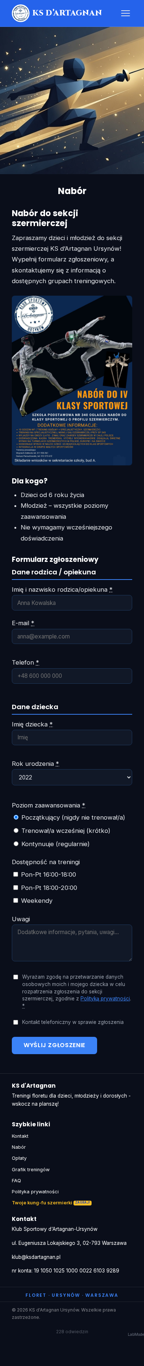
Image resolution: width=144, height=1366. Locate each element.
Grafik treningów (30, 1169)
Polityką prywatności (105, 998)
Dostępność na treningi (46, 862)
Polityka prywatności (35, 1191)
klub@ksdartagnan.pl (36, 1257)
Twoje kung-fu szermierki (42, 1202)
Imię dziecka (32, 724)
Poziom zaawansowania (48, 805)
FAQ (16, 1180)
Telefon (25, 662)
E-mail (23, 623)
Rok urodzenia (35, 763)
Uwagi (21, 919)
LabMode (136, 1334)
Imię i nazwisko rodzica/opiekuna (62, 589)
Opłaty (19, 1158)
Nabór (19, 1147)
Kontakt (20, 1136)
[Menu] (125, 13)
